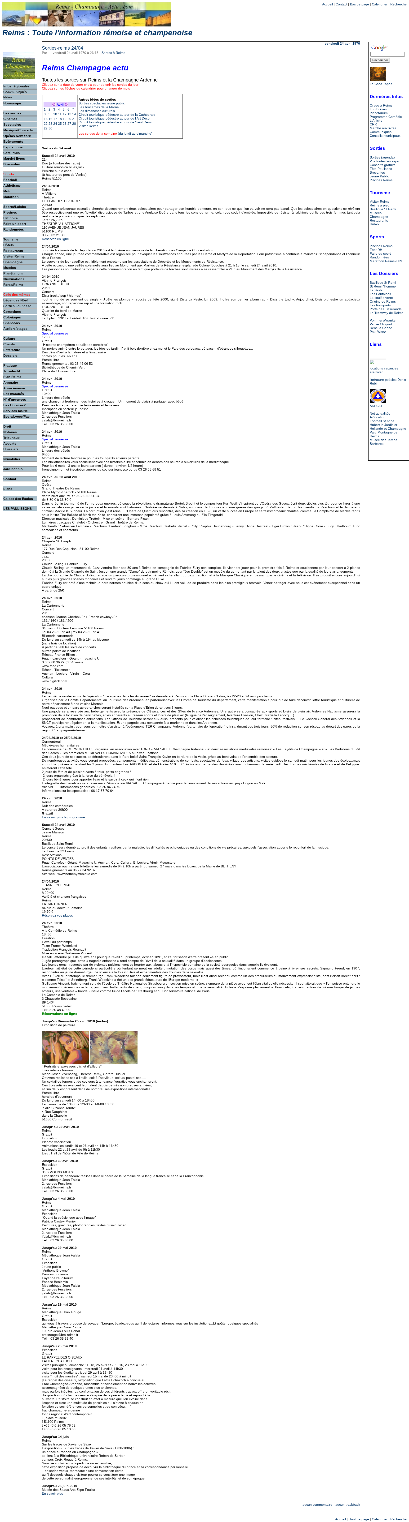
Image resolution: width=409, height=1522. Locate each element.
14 (74, 114)
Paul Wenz (378, 332)
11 (60, 114)
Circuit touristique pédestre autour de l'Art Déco (114, 118)
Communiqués (380, 132)
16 (50, 119)
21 (74, 119)
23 (50, 123)
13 (69, 114)
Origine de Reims (383, 301)
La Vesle (376, 290)
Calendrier (379, 4)
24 (55, 123)
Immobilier (11, 459)
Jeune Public (379, 176)
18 (60, 119)
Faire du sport (380, 253)
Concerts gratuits (382, 165)
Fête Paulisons (381, 169)
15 (46, 119)
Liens (7, 489)
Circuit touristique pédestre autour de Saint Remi (115, 122)
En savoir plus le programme (63, 817)
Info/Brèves (378, 109)
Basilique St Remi (383, 209)
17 (55, 119)
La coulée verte (381, 298)
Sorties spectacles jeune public (102, 103)
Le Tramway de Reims (386, 313)
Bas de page (359, 4)
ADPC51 (376, 406)
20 (69, 119)
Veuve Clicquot (381, 324)
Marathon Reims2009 (386, 261)
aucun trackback (347, 1504)
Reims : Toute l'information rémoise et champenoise (97, 32)
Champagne (379, 217)
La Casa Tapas (381, 84)
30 (50, 128)
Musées (376, 213)
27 (69, 123)
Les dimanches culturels (97, 111)
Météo (7, 97)
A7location (377, 417)
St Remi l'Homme (383, 286)
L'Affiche (376, 120)
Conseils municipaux (385, 135)
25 (60, 123)
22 (46, 123)
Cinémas (10, 119)
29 (46, 128)
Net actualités (380, 413)
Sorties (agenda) (382, 157)
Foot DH (376, 250)
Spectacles (12, 124)
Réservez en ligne (55, 239)
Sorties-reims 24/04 (62, 48)
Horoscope (12, 103)
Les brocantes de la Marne (99, 107)
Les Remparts (380, 305)
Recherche (398, 4)
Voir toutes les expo (384, 161)
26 (65, 123)
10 (55, 114)
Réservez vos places (57, 915)
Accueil (327, 4)
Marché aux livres (383, 128)
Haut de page (359, 1519)
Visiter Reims (88, 126)
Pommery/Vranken (383, 320)
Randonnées (379, 257)
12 (65, 114)
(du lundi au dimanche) (115, 133)
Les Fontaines (380, 294)
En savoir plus (52, 1493)
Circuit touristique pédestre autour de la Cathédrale (117, 114)
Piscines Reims (381, 180)
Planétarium (379, 113)
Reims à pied (379, 205)
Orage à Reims (381, 105)
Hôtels (374, 224)
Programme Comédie (386, 117)
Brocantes (377, 172)
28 (74, 123)
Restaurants (379, 220)
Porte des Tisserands (385, 309)
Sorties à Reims (113, 53)
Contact (341, 4)
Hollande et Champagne (388, 428)
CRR (373, 124)
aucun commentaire (317, 1504)
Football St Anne (382, 421)
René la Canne (381, 328)
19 (65, 119)
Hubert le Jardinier (383, 425)
